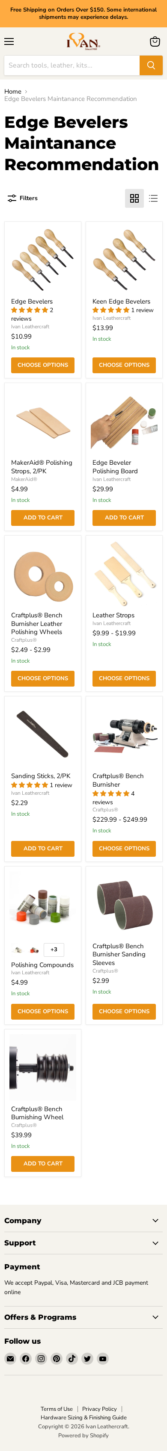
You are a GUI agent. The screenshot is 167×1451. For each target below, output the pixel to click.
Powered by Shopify (83, 1435)
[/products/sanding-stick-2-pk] (42, 734)
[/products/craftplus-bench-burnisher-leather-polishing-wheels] (42, 573)
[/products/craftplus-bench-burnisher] (124, 734)
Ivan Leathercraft (30, 326)
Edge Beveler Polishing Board (115, 466)
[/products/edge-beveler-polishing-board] (124, 421)
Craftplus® (24, 640)
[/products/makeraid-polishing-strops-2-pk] (42, 421)
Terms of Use (57, 1409)
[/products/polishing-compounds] (42, 904)
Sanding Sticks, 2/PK (40, 776)
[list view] (153, 198)
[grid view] (134, 198)
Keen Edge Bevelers (121, 301)
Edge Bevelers (32, 301)
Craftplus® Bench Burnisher (118, 780)
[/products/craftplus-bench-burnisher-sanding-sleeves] (124, 904)
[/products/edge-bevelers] (42, 260)
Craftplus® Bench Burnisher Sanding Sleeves (119, 954)
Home (12, 91)
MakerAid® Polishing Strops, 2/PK (41, 466)
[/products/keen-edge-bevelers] (124, 260)
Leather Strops (113, 615)
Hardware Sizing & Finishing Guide (84, 1418)
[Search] (151, 65)
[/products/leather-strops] (124, 573)
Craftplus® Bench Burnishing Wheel (37, 1113)
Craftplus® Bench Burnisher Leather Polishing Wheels (37, 623)
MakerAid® (24, 479)
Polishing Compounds (42, 965)
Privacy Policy (99, 1409)
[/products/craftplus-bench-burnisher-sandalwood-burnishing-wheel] (42, 1067)
